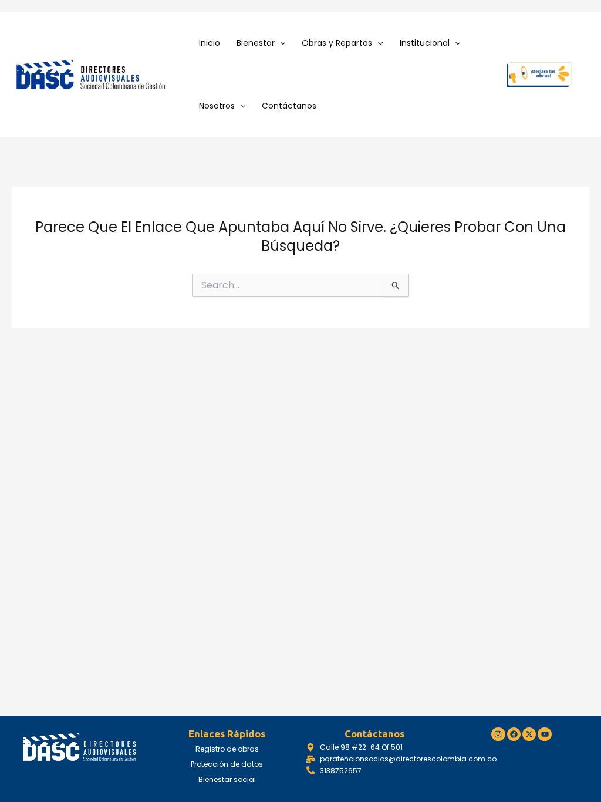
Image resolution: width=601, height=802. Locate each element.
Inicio (209, 43)
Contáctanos (289, 106)
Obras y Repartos (337, 43)
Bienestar (256, 43)
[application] (280, 43)
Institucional (425, 43)
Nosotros (217, 106)
